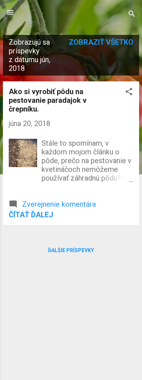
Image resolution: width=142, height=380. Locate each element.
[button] (129, 92)
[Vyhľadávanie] (131, 15)
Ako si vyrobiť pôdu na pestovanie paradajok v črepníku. (48, 100)
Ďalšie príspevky (71, 250)
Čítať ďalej (31, 214)
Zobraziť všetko (101, 42)
